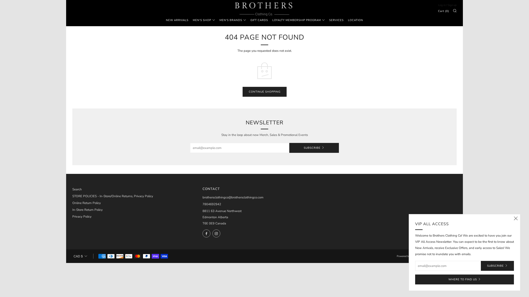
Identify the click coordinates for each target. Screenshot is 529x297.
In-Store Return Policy (87, 210)
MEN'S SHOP (202, 20)
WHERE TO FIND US (462, 279)
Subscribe (312, 148)
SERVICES (336, 20)
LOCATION (355, 20)
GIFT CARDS (259, 20)
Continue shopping (264, 92)
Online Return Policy (86, 203)
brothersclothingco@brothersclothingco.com (233, 197)
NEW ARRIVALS (177, 20)
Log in (442, 5)
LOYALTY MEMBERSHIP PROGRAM (296, 20)
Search (77, 189)
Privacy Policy (82, 216)
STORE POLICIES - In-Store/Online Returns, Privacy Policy (112, 196)
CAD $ (78, 256)
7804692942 (212, 204)
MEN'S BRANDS (230, 20)
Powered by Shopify (408, 256)
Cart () (443, 11)
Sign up (452, 5)
